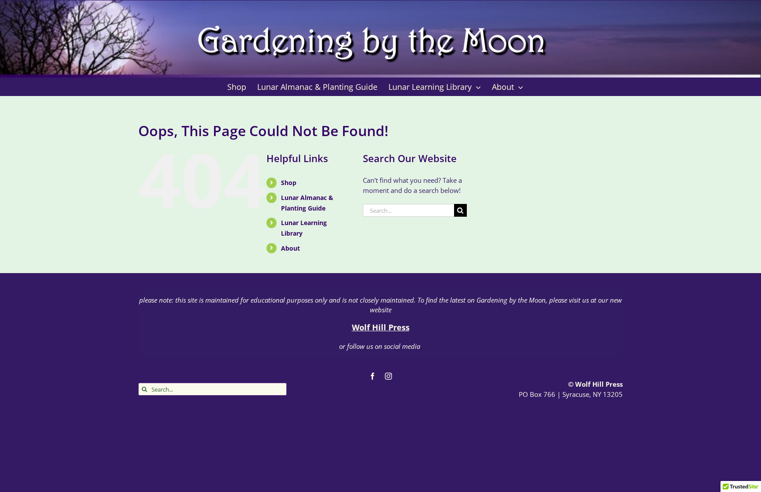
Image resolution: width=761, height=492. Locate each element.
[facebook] (372, 376)
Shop (288, 182)
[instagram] (388, 376)
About (290, 248)
